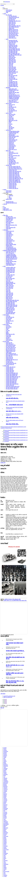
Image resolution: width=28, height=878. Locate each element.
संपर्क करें (5, 204)
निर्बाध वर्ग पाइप (11, 56)
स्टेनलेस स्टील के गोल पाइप (14, 175)
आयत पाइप (11, 64)
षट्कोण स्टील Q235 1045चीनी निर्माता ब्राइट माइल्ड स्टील (15, 600)
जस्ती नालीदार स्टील (13, 88)
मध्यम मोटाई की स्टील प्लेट (14, 17)
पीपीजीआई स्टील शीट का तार (14, 96)
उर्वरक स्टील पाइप (12, 62)
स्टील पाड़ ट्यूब (12, 44)
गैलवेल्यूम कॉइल (12, 135)
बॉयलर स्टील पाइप (12, 73)
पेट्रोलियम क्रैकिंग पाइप (13, 86)
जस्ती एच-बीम (11, 148)
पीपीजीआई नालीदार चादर (13, 90)
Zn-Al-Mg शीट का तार (13, 99)
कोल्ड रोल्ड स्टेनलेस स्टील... (12, 424)
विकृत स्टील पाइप (12, 70)
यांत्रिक (10, 198)
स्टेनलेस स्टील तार (12, 187)
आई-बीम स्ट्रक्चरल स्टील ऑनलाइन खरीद (12, 599)
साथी (7, 12)
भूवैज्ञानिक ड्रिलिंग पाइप (13, 72)
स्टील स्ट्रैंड (11, 108)
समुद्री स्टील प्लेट (12, 22)
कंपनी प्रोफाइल (9, 10)
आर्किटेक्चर (11, 195)
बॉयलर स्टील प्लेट (12, 23)
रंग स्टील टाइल (12, 91)
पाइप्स (7, 39)
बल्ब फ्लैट (10, 116)
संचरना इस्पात (8, 103)
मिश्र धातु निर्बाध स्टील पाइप (14, 53)
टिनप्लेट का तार (12, 93)
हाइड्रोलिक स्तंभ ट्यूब (13, 82)
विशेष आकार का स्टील (13, 120)
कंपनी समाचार (8, 190)
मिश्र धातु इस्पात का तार (13, 30)
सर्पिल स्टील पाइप (12, 59)
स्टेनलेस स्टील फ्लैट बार (13, 188)
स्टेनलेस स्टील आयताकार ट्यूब (15, 177)
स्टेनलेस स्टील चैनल (13, 184)
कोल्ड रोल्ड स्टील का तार (14, 33)
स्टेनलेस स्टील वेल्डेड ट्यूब (14, 172)
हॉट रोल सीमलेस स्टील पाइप (14, 48)
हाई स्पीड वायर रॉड (12, 107)
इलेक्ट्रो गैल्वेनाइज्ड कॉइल (14, 136)
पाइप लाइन (11, 74)
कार (9, 196)
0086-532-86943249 (7, 697)
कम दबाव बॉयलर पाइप (13, 81)
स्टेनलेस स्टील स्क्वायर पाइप (14, 176)
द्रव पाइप (10, 80)
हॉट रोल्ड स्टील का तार (13, 31)
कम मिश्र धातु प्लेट (12, 18)
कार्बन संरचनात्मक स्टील (13, 153)
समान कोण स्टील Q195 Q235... (14, 411)
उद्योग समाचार (8, 192)
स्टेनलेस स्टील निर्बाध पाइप (14, 173)
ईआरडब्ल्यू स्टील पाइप (13, 40)
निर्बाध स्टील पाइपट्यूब (13, 46)
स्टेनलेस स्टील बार (12, 186)
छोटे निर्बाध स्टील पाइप (13, 51)
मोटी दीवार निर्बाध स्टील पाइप (14, 50)
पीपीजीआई (8, 87)
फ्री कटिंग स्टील (12, 160)
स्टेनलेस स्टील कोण (12, 183)
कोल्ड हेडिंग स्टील (12, 161)
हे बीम (10, 122)
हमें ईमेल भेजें (3, 462)
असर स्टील (11, 156)
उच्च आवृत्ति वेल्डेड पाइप (13, 41)
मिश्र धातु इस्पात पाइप (13, 75)
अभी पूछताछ (3, 693)
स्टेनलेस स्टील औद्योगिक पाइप (14, 181)
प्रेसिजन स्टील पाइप (13, 47)
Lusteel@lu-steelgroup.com (9, 696)
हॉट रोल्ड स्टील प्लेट (13, 16)
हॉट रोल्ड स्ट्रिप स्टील (13, 34)
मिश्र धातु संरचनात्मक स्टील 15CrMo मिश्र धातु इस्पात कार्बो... (15, 681)
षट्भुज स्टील (11, 119)
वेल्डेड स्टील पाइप (12, 42)
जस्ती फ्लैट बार (12, 144)
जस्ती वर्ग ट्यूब (11, 138)
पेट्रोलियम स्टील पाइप (13, 45)
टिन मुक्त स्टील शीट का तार (14, 95)
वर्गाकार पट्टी (11, 115)
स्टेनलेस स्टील (9, 165)
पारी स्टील (11, 129)
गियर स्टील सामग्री (12, 158)
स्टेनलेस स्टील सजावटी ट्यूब (14, 179)
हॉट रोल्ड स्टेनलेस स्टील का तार (15, 167)
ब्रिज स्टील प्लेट (12, 24)
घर (3, 7)
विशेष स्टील (8, 150)
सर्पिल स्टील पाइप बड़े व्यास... (12, 417)
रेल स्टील (10, 124)
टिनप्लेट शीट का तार (13, 149)
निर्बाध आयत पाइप (12, 57)
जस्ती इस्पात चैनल (12, 145)
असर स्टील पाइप (12, 78)
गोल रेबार (10, 105)
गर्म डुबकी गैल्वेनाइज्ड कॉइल (14, 131)
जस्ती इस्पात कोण (12, 141)
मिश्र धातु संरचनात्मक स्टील (14, 155)
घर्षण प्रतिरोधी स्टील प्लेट (14, 27)
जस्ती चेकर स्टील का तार (14, 102)
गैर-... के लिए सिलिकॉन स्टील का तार (14, 405)
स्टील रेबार (11, 112)
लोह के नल (11, 65)
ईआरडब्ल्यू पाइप (12, 58)
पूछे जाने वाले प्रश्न (9, 201)
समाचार (4, 189)
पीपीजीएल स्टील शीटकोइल (14, 97)
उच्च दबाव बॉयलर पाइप (13, 84)
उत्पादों (4, 13)
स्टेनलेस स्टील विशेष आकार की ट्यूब (16, 178)
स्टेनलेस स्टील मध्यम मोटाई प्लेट (15, 171)
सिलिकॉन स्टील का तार (13, 29)
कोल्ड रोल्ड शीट (12, 36)
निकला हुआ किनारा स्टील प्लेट (15, 25)
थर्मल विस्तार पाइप (12, 61)
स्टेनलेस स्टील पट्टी (13, 170)
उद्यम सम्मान (8, 11)
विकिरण (10, 121)
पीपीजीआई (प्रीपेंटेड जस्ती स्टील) (9, 250)
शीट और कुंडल (9, 14)
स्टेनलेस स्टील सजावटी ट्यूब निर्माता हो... (15, 651)
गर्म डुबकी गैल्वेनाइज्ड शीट (14, 132)
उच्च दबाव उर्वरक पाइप (13, 85)
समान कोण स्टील (12, 114)
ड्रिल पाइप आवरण (12, 68)
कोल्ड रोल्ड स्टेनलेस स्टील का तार (15, 169)
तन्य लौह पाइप (11, 76)
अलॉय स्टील (11, 152)
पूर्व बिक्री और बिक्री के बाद (11, 202)
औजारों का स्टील (12, 164)
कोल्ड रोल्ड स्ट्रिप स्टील (13, 35)
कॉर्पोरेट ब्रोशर (9, 199)
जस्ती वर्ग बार (11, 143)
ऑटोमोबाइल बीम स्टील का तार (14, 21)
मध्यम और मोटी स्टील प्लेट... (12, 398)
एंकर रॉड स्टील (12, 109)
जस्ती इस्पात (8, 130)
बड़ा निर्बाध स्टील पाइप (13, 52)
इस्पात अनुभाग (8, 113)
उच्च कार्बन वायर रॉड (13, 110)
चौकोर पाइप (11, 63)
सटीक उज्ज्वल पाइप (12, 69)
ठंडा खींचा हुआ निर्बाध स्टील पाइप (15, 55)
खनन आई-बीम (11, 127)
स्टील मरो (10, 154)
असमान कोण (11, 118)
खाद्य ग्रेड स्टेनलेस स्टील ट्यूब (14, 182)
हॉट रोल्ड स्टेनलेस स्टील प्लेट (14, 166)
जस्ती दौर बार (11, 142)
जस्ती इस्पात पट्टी (12, 133)
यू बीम (10, 125)
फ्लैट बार (10, 126)
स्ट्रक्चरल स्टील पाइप (13, 79)
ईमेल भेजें (2, 707)
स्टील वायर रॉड (12, 104)
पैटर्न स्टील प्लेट (12, 19)
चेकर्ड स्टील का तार (12, 38)
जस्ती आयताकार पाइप (13, 139)
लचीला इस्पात (11, 28)
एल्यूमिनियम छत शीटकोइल (14, 98)
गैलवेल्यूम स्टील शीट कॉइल (14, 92)
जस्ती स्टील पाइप (12, 137)
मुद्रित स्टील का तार (13, 101)
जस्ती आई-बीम (11, 147)
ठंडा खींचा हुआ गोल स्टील (14, 162)
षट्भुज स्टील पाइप (12, 67)
